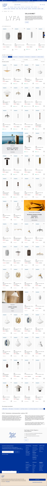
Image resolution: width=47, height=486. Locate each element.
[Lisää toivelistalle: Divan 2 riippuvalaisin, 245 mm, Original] (33, 314)
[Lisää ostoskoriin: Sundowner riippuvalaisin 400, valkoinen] (44, 356)
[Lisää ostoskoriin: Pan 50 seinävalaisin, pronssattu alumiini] (44, 129)
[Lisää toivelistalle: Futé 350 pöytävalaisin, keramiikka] (22, 382)
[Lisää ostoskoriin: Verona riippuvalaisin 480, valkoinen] (44, 83)
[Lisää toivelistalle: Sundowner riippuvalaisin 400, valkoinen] (43, 337)
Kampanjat (40, 468)
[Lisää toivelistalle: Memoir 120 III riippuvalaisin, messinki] (22, 87)
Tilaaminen (27, 447)
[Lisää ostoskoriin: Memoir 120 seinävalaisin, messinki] (11, 401)
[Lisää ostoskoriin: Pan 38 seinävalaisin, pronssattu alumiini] (33, 401)
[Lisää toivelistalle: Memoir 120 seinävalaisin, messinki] (11, 382)
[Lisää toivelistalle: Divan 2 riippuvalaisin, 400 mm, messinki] (22, 314)
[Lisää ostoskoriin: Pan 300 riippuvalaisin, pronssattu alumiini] (25, 50)
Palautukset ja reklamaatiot (28, 452)
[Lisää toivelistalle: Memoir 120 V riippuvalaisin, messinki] (43, 246)
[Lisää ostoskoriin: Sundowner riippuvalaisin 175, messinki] (33, 242)
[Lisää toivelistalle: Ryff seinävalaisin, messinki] (22, 155)
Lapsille (42, 8)
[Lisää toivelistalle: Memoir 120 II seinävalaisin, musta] (33, 155)
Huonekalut (5, 8)
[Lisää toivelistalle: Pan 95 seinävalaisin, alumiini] (33, 110)
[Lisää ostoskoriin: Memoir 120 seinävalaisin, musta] (22, 378)
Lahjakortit (40, 467)
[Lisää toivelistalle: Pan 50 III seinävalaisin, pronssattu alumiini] (11, 178)
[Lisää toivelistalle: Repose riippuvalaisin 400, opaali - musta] (43, 314)
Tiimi (40, 450)
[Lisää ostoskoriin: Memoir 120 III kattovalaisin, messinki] (22, 83)
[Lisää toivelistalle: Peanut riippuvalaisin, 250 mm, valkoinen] (33, 291)
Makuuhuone (25, 8)
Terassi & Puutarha (34, 8)
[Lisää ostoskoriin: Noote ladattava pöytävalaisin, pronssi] (11, 174)
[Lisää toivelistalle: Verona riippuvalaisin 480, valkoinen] (43, 64)
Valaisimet (9, 8)
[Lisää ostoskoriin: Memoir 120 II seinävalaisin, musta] (33, 174)
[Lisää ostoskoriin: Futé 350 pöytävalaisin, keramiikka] (22, 401)
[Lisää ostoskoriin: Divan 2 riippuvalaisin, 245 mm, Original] (33, 333)
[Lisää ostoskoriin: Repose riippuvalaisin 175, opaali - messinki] (11, 333)
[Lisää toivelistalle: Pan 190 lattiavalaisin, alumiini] (33, 359)
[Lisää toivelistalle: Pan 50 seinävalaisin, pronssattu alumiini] (43, 110)
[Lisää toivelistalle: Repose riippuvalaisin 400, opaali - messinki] (33, 269)
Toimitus (27, 450)
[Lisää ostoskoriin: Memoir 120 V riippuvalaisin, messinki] (44, 265)
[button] (40, 4)
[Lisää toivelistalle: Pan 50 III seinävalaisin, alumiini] (36, 28)
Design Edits (41, 466)
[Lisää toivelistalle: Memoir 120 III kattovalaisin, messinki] (22, 64)
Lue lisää (27, 22)
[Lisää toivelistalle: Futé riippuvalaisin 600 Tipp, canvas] (11, 64)
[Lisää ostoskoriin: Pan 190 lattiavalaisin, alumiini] (33, 378)
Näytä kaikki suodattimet (5, 61)
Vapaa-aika (38, 8)
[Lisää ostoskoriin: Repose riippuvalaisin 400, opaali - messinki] (33, 288)
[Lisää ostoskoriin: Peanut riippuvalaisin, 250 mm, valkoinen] (33, 310)
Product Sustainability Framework (34, 452)
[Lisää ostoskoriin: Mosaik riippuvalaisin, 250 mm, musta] (33, 106)
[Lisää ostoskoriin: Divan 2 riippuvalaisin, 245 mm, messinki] (22, 288)
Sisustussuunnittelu (28, 465)
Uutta (33, 464)
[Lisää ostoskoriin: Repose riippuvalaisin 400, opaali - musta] (44, 333)
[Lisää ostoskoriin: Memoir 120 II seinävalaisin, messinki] (11, 220)
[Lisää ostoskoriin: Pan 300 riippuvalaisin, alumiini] (13, 50)
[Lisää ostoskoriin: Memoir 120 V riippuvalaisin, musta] (44, 242)
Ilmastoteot (34, 454)
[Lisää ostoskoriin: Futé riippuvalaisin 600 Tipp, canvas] (11, 83)
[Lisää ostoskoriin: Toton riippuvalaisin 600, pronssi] (22, 265)
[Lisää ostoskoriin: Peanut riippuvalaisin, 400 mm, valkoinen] (11, 288)
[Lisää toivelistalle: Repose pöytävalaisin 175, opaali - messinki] (11, 87)
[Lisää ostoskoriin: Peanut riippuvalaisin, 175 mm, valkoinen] (11, 242)
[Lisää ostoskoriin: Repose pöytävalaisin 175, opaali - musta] (44, 401)
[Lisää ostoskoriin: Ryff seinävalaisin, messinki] (22, 174)
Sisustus (17, 8)
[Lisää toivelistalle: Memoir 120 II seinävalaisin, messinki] (11, 201)
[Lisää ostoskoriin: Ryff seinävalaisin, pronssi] (44, 174)
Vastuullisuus (34, 450)
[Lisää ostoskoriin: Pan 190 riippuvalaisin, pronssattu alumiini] (11, 378)
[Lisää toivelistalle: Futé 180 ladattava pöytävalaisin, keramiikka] (33, 64)
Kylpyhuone (29, 8)
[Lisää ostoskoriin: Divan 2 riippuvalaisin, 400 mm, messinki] (22, 333)
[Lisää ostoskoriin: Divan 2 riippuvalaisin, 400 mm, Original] (11, 356)
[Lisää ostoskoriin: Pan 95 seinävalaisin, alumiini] (33, 129)
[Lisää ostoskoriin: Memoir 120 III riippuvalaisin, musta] (11, 129)
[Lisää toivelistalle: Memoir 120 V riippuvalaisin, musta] (43, 223)
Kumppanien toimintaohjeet (34, 457)
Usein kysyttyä (28, 453)
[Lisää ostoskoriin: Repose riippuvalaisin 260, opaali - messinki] (33, 356)
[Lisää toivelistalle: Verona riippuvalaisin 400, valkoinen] (43, 178)
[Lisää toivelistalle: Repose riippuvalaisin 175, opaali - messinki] (11, 314)
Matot (22, 8)
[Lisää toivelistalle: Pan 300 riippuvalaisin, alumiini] (12, 28)
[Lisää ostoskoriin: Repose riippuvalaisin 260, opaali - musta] (22, 356)
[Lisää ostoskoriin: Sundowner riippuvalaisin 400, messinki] (44, 288)
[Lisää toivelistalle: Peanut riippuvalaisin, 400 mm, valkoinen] (11, 269)
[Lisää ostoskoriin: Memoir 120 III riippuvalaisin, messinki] (22, 106)
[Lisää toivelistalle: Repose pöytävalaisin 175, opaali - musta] (43, 382)
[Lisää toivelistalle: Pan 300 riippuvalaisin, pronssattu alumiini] (24, 28)
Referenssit (41, 451)
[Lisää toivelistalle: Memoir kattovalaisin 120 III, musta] (43, 132)
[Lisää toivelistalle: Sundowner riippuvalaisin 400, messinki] (43, 269)
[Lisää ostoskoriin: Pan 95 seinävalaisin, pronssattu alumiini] (22, 197)
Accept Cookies (37, 479)
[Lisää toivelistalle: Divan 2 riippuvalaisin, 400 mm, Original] (11, 337)
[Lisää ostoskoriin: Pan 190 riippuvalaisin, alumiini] (44, 310)
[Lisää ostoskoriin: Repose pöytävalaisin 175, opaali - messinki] (11, 106)
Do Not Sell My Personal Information (37, 482)
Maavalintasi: (4, 454)
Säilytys (20, 8)
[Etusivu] (2, 11)
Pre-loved (27, 470)
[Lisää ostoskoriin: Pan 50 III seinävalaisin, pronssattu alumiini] (11, 197)
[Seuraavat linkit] (44, 409)
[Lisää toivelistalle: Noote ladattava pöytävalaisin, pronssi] (11, 155)
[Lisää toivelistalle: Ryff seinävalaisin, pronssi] (43, 155)
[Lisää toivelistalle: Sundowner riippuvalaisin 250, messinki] (33, 178)
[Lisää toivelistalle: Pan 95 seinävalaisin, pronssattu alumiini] (22, 178)
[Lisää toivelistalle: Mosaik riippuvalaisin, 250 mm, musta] (33, 87)
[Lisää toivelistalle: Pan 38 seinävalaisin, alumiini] (22, 110)
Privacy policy (8, 481)
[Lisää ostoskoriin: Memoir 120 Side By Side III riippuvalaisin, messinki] (22, 242)
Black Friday (41, 470)
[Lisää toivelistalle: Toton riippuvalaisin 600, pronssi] (22, 246)
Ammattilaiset (28, 464)
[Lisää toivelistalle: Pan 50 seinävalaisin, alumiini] (43, 359)
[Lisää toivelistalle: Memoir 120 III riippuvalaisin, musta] (11, 110)
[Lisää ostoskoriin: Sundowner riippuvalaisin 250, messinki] (33, 197)
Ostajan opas (34, 459)
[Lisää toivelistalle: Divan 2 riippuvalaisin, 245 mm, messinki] (22, 269)
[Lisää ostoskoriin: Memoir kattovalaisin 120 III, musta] (44, 151)
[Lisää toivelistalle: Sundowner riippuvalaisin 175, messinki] (33, 223)
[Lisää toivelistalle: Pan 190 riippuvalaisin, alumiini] (43, 291)
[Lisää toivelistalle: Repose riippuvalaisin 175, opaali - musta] (22, 201)
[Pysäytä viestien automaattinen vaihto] (32, 0)
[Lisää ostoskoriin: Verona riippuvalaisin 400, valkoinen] (44, 197)
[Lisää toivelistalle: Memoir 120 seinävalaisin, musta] (22, 359)
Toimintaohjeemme (35, 455)
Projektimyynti (41, 447)
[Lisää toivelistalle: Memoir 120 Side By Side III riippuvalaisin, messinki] (22, 223)
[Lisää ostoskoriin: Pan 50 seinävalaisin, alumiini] (44, 378)
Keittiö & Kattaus (13, 8)
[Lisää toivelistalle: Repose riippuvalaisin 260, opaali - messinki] (33, 337)
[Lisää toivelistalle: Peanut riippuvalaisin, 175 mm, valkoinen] (11, 223)
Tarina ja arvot (34, 447)
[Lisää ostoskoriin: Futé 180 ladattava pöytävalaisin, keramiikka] (33, 83)
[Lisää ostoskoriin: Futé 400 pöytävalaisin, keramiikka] (33, 151)
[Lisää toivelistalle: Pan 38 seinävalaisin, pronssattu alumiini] (33, 382)
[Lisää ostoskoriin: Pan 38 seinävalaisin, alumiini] (22, 129)
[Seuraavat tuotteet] (44, 35)
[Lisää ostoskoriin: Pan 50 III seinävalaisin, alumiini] (36, 50)
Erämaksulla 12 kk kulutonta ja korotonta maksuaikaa (23, 0)
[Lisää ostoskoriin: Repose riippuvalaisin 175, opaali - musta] (22, 220)
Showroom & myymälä (27, 467)
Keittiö (33, 469)
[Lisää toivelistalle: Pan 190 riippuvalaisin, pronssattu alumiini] (11, 359)
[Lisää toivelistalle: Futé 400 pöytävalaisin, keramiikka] (33, 132)
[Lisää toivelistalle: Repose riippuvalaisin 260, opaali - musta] (22, 337)
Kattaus (33, 470)
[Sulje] (16, 472)
